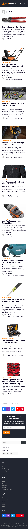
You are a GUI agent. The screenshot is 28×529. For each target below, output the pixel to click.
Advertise (4, 483)
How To (4, 473)
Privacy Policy (5, 500)
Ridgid (7, 219)
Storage (14, 377)
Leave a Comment (18, 40)
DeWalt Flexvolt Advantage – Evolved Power (14, 144)
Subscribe (4, 485)
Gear (7, 179)
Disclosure (4, 504)
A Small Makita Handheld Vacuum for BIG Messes (12, 261)
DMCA (3, 502)
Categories (5, 450)
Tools (7, 24)
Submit (7, 432)
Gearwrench (5, 338)
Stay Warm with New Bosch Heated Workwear (13, 183)
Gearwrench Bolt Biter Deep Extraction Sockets (13, 342)
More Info (12, 436)
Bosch (4, 179)
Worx (10, 62)
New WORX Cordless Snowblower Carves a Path (12, 65)
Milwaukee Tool (6, 377)
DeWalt (4, 140)
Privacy (16, 436)
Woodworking (5, 469)
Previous (5, 403)
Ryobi (7, 101)
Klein (4, 297)
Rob (11, 38)
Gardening (4, 471)
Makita (4, 258)
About (3, 481)
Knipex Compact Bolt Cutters (14, 27)
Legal (3, 497)
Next (19, 403)
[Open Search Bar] (21, 3)
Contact (4, 487)
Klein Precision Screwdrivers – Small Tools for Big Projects (13, 301)
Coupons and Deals (7, 489)
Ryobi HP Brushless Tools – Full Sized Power (13, 104)
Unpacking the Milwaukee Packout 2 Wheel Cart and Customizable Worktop (12, 382)
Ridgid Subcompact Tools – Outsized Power (13, 222)
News (4, 24)
